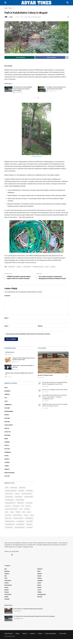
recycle (26, 515)
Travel (6, 466)
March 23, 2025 (19, 17)
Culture (7, 408)
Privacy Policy (62, 633)
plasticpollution (17, 515)
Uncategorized (9, 472)
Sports (6, 459)
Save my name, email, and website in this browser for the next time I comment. (28, 334)
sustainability (20, 521)
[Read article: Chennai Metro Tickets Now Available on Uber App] (8, 367)
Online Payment (8, 633)
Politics (7, 449)
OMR (23, 512)
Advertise (32, 633)
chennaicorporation (27, 493)
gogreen (28, 506)
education (8, 506)
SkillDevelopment (10, 521)
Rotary (32, 515)
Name (6, 318)
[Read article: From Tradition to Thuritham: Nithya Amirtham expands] (8, 611)
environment (16, 506)
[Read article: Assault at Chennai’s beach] (53, 362)
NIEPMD (18, 512)
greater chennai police (11, 509)
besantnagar (29, 490)
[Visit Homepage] (36, 2)
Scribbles (7, 452)
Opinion (7, 442)
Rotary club (8, 518)
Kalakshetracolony (38, 266)
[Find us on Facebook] (5, 555)
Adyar (6, 487)
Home (5, 8)
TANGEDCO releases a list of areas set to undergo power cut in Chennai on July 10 (55, 405)
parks (47, 266)
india (6, 512)
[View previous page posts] (35, 98)
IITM (20, 509)
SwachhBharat (20, 524)
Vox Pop (7, 476)
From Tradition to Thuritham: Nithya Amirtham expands (28, 609)
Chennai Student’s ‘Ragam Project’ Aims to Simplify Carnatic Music (23, 358)
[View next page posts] (38, 98)
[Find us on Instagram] (8, 555)
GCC (23, 506)
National (7, 435)
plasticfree (8, 515)
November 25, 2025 (18, 92)
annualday (21, 490)
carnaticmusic (9, 493)
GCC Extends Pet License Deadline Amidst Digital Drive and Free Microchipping (22, 88)
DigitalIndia (20, 502)
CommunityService (10, 502)
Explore (7, 418)
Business (7, 391)
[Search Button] (68, 2)
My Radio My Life (9, 352)
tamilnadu (29, 524)
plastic (29, 512)
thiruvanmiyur (9, 527)
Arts (6, 387)
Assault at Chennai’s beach (45, 375)
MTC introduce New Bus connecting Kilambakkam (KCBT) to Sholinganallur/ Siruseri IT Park (54, 383)
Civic (29, 17)
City (14, 8)
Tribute (7, 469)
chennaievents (9, 496)
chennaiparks (27, 266)
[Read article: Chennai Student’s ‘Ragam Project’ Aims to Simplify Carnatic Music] (8, 359)
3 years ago (9, 354)
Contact (40, 633)
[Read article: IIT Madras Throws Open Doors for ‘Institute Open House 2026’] (42, 89)
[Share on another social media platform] (67, 57)
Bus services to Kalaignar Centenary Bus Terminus (55, 389)
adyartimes (11, 266)
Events (6, 414)
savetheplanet (29, 518)
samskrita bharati (18, 518)
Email (6, 326)
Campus (7, 394)
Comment (7, 295)
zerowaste (29, 527)
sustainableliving (9, 524)
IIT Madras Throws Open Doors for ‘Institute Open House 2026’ (56, 88)
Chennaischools (29, 496)
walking (53, 266)
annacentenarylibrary (10, 490)
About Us (24, 633)
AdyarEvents (14, 487)
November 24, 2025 (52, 90)
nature (12, 512)
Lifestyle (7, 432)
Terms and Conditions (50, 633)
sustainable (29, 521)
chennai (19, 266)
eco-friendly (29, 502)
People (6, 445)
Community (34, 17)
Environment (8, 411)
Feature (7, 421)
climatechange (20, 499)
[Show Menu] (5, 2)
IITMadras (27, 509)
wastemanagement (20, 527)
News (10, 8)
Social (38, 17)
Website (40, 326)
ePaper (17, 633)
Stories (7, 462)
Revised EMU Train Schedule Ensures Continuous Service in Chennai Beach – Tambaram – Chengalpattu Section (54, 396)
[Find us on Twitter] (12, 555)
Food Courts (8, 425)
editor (11, 17)
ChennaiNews (18, 496)
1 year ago (16, 361)
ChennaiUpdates (9, 499)
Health (6, 428)
